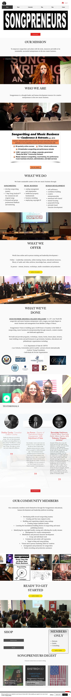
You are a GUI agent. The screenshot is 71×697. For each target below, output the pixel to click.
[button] (35, 272)
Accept (65, 694)
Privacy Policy (8, 695)
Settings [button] (51, 694)
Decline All (58, 694)
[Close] (69, 694)
